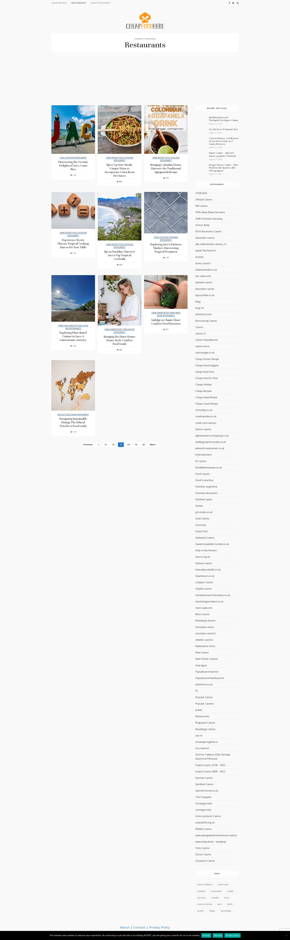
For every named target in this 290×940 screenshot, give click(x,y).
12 (113, 444)
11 (106, 444)
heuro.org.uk (202, 556)
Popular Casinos (204, 703)
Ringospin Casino (205, 722)
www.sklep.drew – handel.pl (210, 841)
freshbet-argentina (206, 486)
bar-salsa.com (203, 276)
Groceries (173, 237)
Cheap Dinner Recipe (113, 329)
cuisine (230, 891)
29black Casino (203, 199)
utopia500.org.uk (205, 822)
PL (196, 690)
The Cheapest (203, 797)
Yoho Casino (202, 848)
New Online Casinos (206, 658)
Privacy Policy (159, 927)
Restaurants (78, 3)
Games (199, 505)
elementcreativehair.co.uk (209, 448)
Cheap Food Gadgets (67, 325)
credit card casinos (205, 423)
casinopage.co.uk (205, 352)
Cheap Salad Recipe (206, 397)
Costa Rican (216, 891)
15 (136, 444)
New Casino (202, 652)
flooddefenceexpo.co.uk (208, 467)
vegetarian (226, 911)
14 (128, 444)
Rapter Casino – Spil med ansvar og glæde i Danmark (222, 154)
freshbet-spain (203, 499)
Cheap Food (223, 884)
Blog (198, 301)
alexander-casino (205, 237)
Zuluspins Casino (205, 860)
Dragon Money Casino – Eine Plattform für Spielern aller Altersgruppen (223, 167)
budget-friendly (204, 884)
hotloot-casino (203, 563)
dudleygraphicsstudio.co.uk (210, 442)
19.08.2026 (201, 193)
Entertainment (203, 454)
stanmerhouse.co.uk (206, 790)
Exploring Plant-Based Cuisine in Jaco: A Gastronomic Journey (73, 336)
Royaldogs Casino (205, 729)
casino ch (200, 333)
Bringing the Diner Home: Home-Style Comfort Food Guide (119, 340)
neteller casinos (204, 639)
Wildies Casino (203, 829)
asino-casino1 (203, 263)
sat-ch (198, 735)
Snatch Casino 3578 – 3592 (210, 765)
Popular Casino (204, 697)
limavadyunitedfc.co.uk (208, 569)
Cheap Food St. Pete (206, 378)
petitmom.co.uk (204, 684)
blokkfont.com (203, 314)
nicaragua (201, 665)
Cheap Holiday (203, 384)
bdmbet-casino (203, 282)
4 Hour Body (202, 225)
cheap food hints (100, 3)
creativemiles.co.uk (205, 416)
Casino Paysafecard (206, 340)
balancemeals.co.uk (206, 269)
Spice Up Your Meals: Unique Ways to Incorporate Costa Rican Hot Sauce (119, 170)
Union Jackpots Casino (208, 816)
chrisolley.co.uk (203, 410)
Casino (199, 327)
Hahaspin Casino (204, 537)
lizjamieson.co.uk (204, 576)
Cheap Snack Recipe (206, 403)
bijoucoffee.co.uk (204, 295)
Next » (153, 444)
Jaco (220, 904)
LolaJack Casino (204, 582)
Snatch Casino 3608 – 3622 (210, 771)
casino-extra (202, 346)
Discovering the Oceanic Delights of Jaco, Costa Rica (73, 165)
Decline (217, 935)
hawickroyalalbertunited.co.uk (212, 544)
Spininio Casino (204, 778)
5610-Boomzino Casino (208, 231)
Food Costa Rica (67, 157)
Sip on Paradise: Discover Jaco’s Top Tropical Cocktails (119, 255)
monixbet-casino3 (205, 633)
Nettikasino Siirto (205, 646)
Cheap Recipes (59, 3)
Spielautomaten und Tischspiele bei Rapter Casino (223, 119)
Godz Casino (202, 518)
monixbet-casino (204, 627)
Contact (139, 927)
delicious (201, 898)
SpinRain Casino (204, 784)
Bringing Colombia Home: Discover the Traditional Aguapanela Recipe (166, 168)
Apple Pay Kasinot (205, 250)
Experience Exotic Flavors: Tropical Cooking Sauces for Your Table (73, 243)
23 (143, 444)
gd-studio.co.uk (204, 512)
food (226, 898)
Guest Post (201, 531)
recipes (200, 911)
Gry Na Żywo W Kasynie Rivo (223, 129)
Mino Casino (202, 614)
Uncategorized (203, 803)
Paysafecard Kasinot (206, 671)
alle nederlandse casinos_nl (210, 244)
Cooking (201, 891)
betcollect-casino (204, 289)
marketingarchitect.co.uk (209, 601)
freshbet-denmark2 (206, 493)
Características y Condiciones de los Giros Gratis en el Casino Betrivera (223, 141)
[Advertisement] (145, 82)
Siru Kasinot (202, 748)
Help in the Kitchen (206, 550)
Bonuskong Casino (206, 320)
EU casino (200, 461)
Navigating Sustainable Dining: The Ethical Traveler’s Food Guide (73, 422)
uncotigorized (203, 809)
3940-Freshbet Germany (209, 218)
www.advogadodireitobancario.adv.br (216, 835)
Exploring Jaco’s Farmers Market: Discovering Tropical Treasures (165, 248)
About (125, 927)
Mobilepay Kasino (205, 620)
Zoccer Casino (203, 854)
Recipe (230, 904)
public (198, 710)
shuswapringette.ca (206, 742)
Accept (206, 935)
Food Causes (71, 414)
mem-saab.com (203, 608)
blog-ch (199, 308)
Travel (212, 911)
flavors (215, 898)
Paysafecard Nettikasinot (209, 678)
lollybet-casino (203, 588)
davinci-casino (203, 429)
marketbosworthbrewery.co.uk (212, 595)
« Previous (88, 444)
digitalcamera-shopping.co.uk (212, 435)
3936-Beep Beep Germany (210, 212)
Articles (61, 414)
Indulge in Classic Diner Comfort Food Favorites (165, 321)
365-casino (201, 206)
